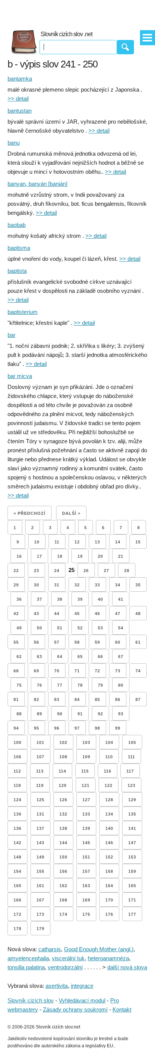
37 (39, 599)
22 (16, 570)
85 (97, 699)
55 (16, 642)
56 (36, 642)
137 (40, 828)
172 (17, 914)
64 (59, 656)
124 (17, 799)
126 (63, 799)
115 (85, 771)
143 (40, 842)
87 (138, 699)
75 (19, 685)
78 (80, 685)
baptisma (19, 248)
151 (86, 857)
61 (138, 642)
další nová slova (127, 967)
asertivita (57, 985)
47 (117, 613)
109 (86, 756)
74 (138, 671)
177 (132, 914)
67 (120, 656)
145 (86, 842)
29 (16, 585)
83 (56, 699)
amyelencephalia (28, 958)
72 (97, 671)
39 (80, 599)
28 (126, 570)
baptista (17, 271)
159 (132, 871)
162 (63, 885)
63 (39, 656)
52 (80, 628)
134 (109, 814)
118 (17, 785)
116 (107, 771)
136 (17, 828)
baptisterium (23, 312)
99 (117, 728)
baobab (17, 225)
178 (17, 928)
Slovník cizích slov (31, 1000)
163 (86, 885)
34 (117, 585)
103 (86, 742)
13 (97, 542)
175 (86, 914)
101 (40, 742)
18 (59, 556)
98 (97, 728)
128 (109, 799)
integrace (82, 985)
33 (97, 585)
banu (14, 142)
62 (19, 656)
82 (36, 699)
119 (40, 785)
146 (109, 842)
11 (57, 542)
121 (86, 785)
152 (109, 857)
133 (86, 814)
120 (63, 785)
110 (109, 756)
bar (11, 335)
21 (120, 556)
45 (77, 613)
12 (77, 542)
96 (56, 728)
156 (63, 871)
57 (56, 642)
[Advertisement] (77, 11)
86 (117, 699)
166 (17, 900)
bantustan (20, 110)
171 (132, 900)
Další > (71, 513)
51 (59, 628)
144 (63, 842)
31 (56, 585)
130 (17, 814)
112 (17, 771)
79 (100, 685)
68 (16, 671)
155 (40, 871)
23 (36, 570)
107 (40, 756)
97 (77, 728)
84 (77, 699)
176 (109, 914)
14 (117, 542)
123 (131, 785)
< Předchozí (30, 513)
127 (86, 799)
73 (117, 671)
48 (138, 613)
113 (40, 771)
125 (40, 799)
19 (80, 556)
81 (16, 699)
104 (109, 742)
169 (86, 900)
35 (138, 585)
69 (36, 671)
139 (86, 828)
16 (19, 556)
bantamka (20, 78)
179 (40, 928)
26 (86, 570)
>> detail (18, 98)
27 (106, 570)
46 (97, 613)
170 (109, 900)
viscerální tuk (68, 958)
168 (63, 900)
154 (17, 871)
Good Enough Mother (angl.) (99, 949)
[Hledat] (125, 47)
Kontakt (121, 1009)
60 (117, 642)
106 (17, 756)
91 (80, 714)
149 (40, 857)
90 (59, 714)
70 (56, 671)
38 (59, 599)
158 (109, 871)
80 (120, 685)
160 (17, 885)
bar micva (20, 376)
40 (100, 599)
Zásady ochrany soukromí (75, 1009)
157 (86, 871)
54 (120, 628)
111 (131, 756)
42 (16, 613)
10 (37, 542)
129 (132, 799)
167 (40, 900)
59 (97, 642)
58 (77, 642)
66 (100, 656)
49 (19, 628)
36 (19, 599)
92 (100, 714)
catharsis (49, 949)
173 (40, 914)
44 (56, 613)
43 (36, 613)
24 (56, 570)
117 (130, 771)
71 (77, 671)
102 (63, 742)
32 (77, 585)
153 (132, 857)
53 (100, 628)
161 (40, 885)
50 (39, 628)
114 (62, 771)
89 (39, 714)
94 (16, 728)
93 (120, 714)
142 (17, 842)
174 (63, 914)
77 (59, 685)
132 (63, 814)
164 (109, 885)
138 (63, 828)
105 (132, 742)
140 (109, 828)
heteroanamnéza (108, 958)
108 (63, 756)
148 (17, 857)
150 (63, 857)
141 (132, 828)
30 (36, 585)
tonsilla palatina (26, 967)
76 (39, 685)
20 (100, 556)
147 (132, 842)
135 (132, 814)
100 (17, 742)
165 (132, 885)
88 (19, 714)
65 (80, 656)
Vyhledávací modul (82, 1000)
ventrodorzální (65, 967)
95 (36, 728)
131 (40, 814)
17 (39, 556)
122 (108, 785)
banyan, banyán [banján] (37, 184)
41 (120, 599)
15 (138, 542)
